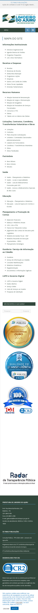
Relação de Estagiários (14, 103)
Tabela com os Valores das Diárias (18, 116)
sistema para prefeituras (27, 578)
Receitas (9, 68)
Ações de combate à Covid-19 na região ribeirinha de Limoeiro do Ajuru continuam (19, 5)
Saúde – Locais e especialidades (17, 180)
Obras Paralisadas (13, 151)
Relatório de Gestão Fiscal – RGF (17, 236)
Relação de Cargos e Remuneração (18, 100)
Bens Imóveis (11, 164)
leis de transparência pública (11, 585)
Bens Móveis (11, 161)
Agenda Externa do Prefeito (16, 52)
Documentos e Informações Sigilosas (19, 271)
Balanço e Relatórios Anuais (16, 223)
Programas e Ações (13, 76)
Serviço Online (11, 286)
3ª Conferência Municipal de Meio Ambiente (16, 551)
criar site (15, 578)
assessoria (16, 580)
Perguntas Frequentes (14, 55)
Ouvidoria (10, 257)
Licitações (10, 129)
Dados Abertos (12, 284)
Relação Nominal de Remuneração (18, 97)
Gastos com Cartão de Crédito (17, 82)
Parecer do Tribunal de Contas (17, 228)
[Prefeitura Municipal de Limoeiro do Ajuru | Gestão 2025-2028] (19, 18)
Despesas (10, 79)
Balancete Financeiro (14, 220)
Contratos (10, 132)
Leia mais (19, 602)
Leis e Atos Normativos (14, 58)
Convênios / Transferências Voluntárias (19, 145)
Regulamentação (12, 268)
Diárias (9, 113)
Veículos (9, 167)
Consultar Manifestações (15, 263)
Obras (9, 148)
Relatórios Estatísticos (14, 265)
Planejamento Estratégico (15, 244)
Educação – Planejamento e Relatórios (19, 201)
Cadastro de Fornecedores (15, 143)
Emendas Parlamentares (15, 87)
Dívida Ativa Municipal (14, 74)
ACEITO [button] (14, 608)
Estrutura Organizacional (15, 50)
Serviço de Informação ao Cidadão (18, 260)
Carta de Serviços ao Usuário (16, 289)
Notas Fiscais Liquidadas (15, 84)
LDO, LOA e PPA (12, 225)
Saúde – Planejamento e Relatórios (18, 177)
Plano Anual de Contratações (16, 135)
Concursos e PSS (12, 111)
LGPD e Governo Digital (14, 281)
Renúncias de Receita (14, 71)
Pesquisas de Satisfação (15, 292)
